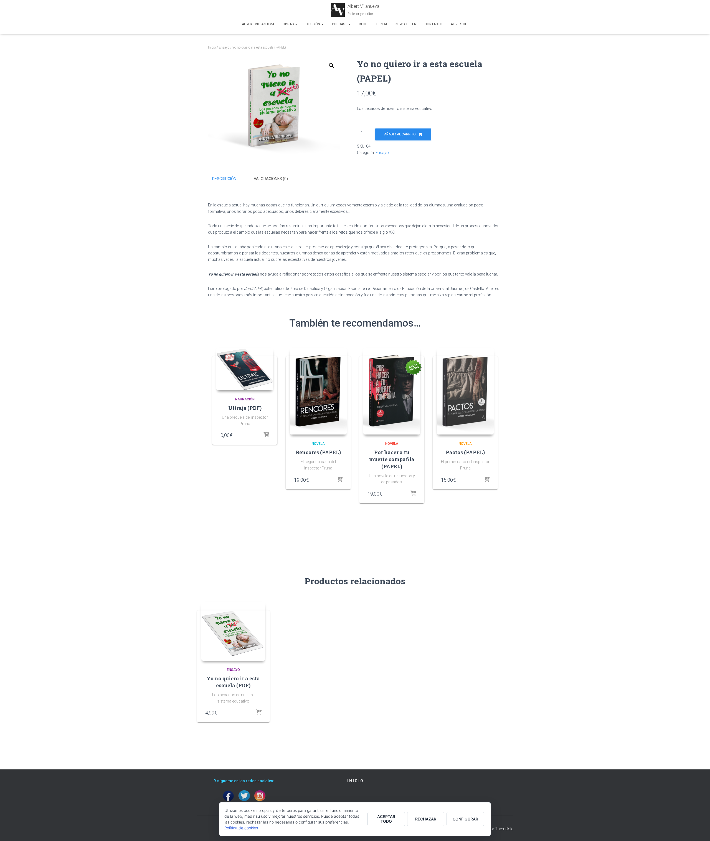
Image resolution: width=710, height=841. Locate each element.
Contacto (433, 24)
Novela (318, 444)
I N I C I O (355, 781)
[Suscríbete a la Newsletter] (266, 435)
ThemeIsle (504, 829)
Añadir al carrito (400, 134)
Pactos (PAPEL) (465, 452)
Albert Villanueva (258, 24)
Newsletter (405, 24)
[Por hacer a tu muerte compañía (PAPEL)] (391, 391)
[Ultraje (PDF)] (244, 369)
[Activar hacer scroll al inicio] (699, 830)
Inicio (212, 47)
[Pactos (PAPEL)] (465, 391)
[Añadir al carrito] (340, 480)
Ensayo (224, 47)
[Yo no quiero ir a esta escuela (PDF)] (233, 631)
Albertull (459, 24)
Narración (245, 399)
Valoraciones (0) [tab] (271, 178)
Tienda (381, 24)
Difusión (313, 24)
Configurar (465, 819)
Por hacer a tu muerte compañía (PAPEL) (391, 459)
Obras (289, 24)
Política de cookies (241, 827)
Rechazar (425, 819)
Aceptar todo (386, 819)
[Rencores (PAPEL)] (318, 391)
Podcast (340, 24)
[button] (331, 65)
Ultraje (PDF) (245, 408)
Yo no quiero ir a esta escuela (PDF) (233, 682)
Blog (363, 24)
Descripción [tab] (224, 178)
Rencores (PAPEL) (318, 452)
